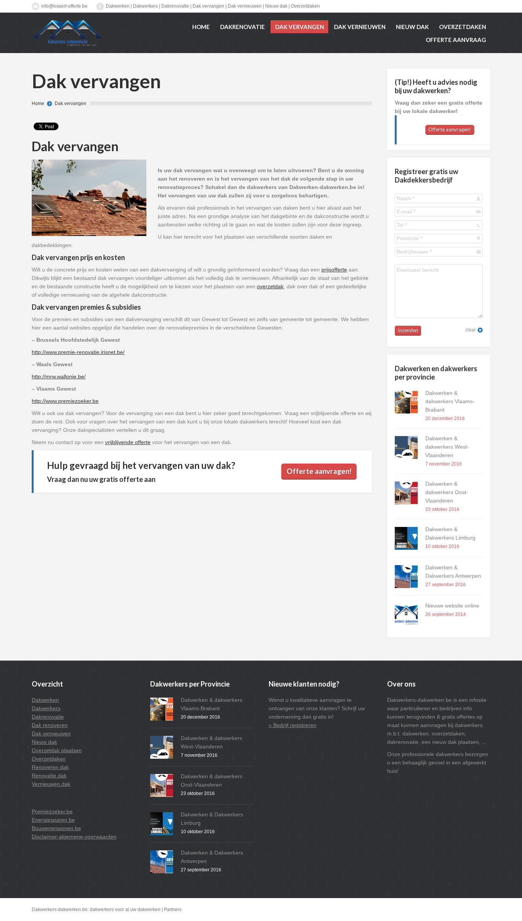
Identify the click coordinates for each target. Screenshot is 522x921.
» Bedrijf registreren (292, 725)
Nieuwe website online (452, 606)
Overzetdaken (305, 6)
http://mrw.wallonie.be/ (59, 376)
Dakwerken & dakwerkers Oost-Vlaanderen (446, 492)
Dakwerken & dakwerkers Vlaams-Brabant (450, 401)
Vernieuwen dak (51, 784)
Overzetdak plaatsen (57, 750)
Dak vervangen (208, 6)
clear (470, 330)
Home (38, 103)
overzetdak (270, 286)
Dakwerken (118, 6)
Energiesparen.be (53, 820)
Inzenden (408, 330)
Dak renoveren (50, 725)
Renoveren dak (50, 767)
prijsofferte (334, 270)
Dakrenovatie (175, 6)
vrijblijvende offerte (128, 442)
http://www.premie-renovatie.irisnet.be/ (78, 352)
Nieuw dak (276, 6)
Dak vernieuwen (245, 6)
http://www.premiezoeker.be (65, 401)
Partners (173, 909)
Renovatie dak (49, 775)
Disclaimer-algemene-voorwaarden (74, 837)
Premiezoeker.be (52, 811)
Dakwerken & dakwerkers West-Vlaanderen (447, 446)
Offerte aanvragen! (319, 471)
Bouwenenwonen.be (56, 828)
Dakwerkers (145, 6)
